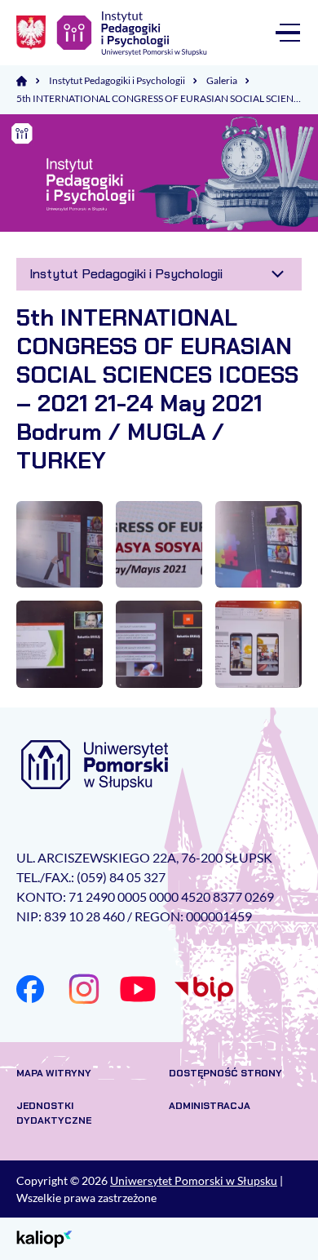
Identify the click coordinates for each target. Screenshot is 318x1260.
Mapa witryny (53, 1073)
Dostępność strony (225, 1073)
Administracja (209, 1105)
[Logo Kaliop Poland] (44, 1237)
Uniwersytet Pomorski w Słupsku (193, 1180)
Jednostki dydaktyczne (53, 1113)
